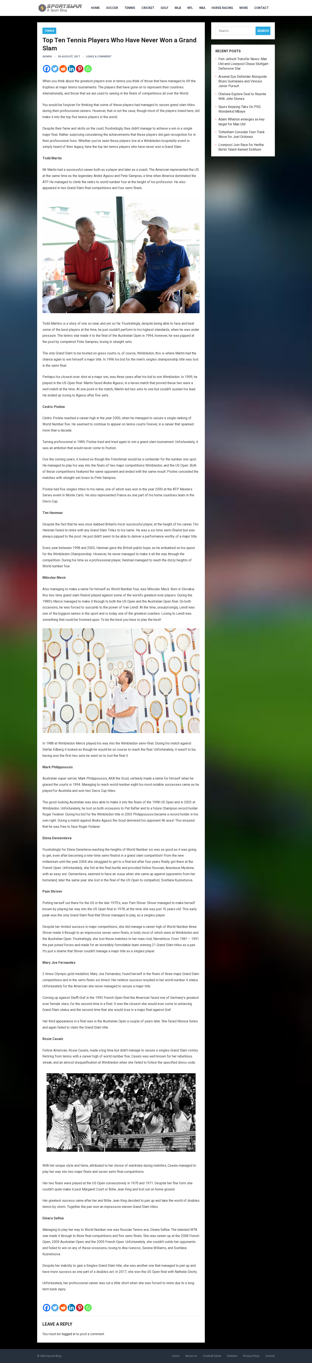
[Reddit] (63, 68)
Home (175, 1355)
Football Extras (212, 1355)
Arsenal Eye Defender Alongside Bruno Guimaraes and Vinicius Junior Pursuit (242, 81)
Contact (261, 8)
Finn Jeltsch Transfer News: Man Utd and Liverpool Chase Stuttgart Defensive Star (243, 64)
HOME (95, 8)
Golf (164, 8)
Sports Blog (54, 1355)
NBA (202, 8)
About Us (191, 1355)
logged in (68, 1334)
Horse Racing (222, 8)
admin (47, 56)
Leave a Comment (98, 56)
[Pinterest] (79, 68)
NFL (190, 8)
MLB (178, 8)
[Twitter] (55, 68)
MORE (243, 8)
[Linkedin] (71, 68)
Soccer (112, 8)
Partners (232, 1355)
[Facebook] (46, 68)
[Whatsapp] (88, 68)
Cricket (148, 8)
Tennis (129, 8)
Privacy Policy (251, 1355)
